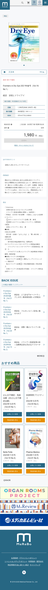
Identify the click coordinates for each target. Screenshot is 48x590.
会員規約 (14, 558)
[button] (24, 296)
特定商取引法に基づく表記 (18, 565)
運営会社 (39, 561)
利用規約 (31, 561)
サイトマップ (35, 565)
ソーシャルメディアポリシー (16, 561)
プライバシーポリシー (28, 558)
